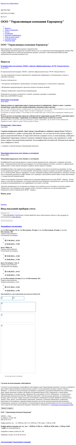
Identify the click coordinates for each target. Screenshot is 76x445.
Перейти (4, 204)
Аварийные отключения (11, 226)
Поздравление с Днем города (11, 125)
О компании (9, 33)
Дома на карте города (12, 37)
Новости (8, 28)
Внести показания (7, 220)
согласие (63, 215)
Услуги (7, 32)
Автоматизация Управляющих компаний (16, 442)
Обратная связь (10, 40)
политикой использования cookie (62, 405)
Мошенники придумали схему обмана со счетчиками (20, 153)
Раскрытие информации (13, 35)
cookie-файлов (16, 217)
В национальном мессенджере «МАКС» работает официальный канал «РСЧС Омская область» (35, 66)
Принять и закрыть (7, 408)
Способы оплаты (10, 39)
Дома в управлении (11, 30)
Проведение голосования (10, 100)
